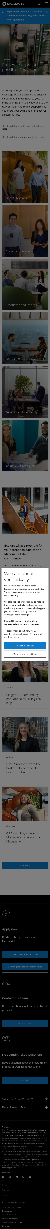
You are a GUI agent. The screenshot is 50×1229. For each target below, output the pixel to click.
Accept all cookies (25, 645)
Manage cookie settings (25, 654)
